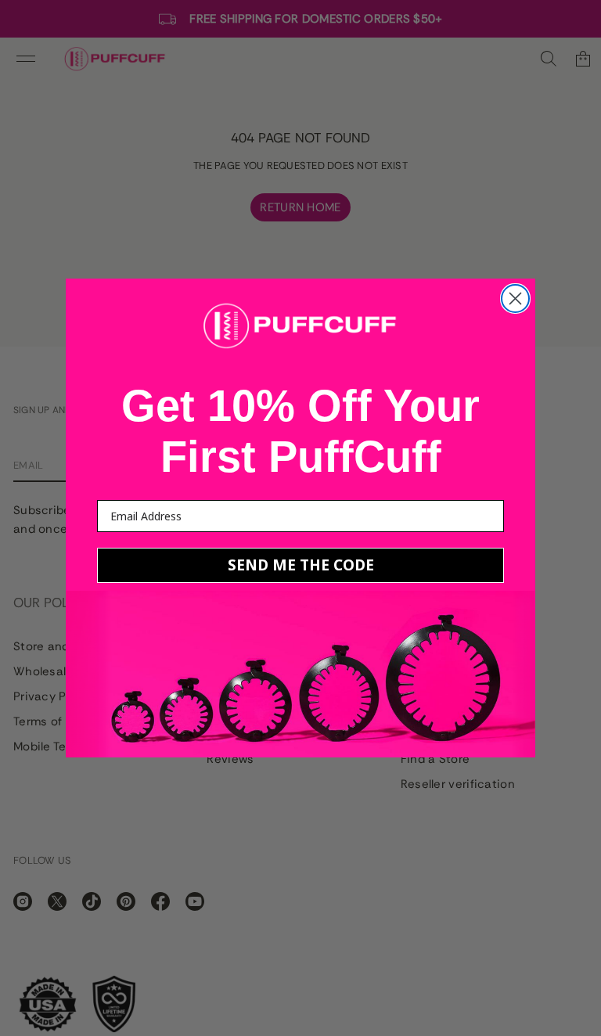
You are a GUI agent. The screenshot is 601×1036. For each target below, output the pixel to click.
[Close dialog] (515, 298)
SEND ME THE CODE (301, 565)
